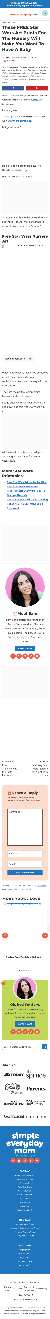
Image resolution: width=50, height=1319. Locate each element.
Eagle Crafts (25, 1258)
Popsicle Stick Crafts (25, 1195)
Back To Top (24, 1295)
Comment (11, 60)
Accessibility (41, 1288)
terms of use (21, 70)
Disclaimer (17, 1288)
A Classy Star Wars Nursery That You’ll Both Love (39, 768)
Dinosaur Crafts (24, 1254)
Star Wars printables (19, 120)
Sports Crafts (25, 1206)
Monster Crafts (25, 1265)
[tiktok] (31, 656)
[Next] (45, 935)
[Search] (44, 1046)
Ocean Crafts (25, 1183)
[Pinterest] (25, 656)
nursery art (36, 100)
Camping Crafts (25, 1250)
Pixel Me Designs (30, 1299)
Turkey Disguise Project (25, 1236)
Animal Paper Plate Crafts (25, 1175)
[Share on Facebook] (13, 88)
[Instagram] (19, 656)
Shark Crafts (25, 1199)
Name (13, 853)
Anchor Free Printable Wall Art (23, 957)
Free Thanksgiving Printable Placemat (9, 768)
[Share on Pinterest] (37, 88)
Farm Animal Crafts (25, 1179)
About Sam (25, 648)
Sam (7, 57)
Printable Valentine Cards (25, 1232)
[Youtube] (37, 656)
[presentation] (23, 929)
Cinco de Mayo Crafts (25, 1224)
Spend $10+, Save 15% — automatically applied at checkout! (25, 4)
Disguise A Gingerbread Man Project (25, 1228)
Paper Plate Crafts (25, 1191)
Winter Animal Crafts (25, 1210)
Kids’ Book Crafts (25, 1261)
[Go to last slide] (5, 935)
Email (13, 864)
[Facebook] (13, 656)
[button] (7, 249)
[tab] (19, 970)
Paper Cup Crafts (25, 1187)
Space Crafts (25, 1202)
